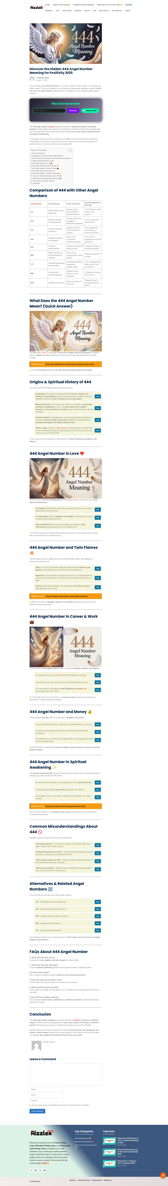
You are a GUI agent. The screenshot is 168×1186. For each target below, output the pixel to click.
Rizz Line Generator (38, 153)
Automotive (117, 11)
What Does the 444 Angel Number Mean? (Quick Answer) (51, 158)
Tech (58, 11)
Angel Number (36, 204)
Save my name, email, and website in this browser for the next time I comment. (60, 1105)
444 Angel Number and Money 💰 (43, 171)
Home (47, 5)
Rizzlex (37, 1181)
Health (87, 11)
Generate (73, 110)
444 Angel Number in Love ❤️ (42, 163)
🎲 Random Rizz (90, 110)
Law (94, 11)
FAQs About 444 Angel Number (43, 181)
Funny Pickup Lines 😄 (61, 5)
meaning (51, 127)
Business (48, 11)
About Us (72, 1180)
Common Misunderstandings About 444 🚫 (47, 176)
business (80, 689)
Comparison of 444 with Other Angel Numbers (47, 156)
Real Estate (104, 11)
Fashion (77, 11)
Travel (127, 11)
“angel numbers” (62, 428)
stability (77, 1020)
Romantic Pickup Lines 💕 (83, 5)
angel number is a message (46, 352)
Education (67, 11)
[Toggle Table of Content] (69, 150)
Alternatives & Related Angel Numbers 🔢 (47, 178)
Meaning (129, 5)
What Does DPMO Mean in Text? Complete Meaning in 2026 (127, 1140)
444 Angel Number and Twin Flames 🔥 (45, 166)
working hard (60, 675)
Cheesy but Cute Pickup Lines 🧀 (109, 5)
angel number (73, 500)
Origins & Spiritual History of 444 (43, 161)
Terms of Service (84, 1180)
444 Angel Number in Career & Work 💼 (45, 168)
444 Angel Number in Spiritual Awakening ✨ (47, 173)
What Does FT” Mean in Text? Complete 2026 (126, 1162)
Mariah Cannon (43, 78)
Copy (98, 396)
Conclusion (36, 183)
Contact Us (107, 1180)
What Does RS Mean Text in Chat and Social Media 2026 (127, 1152)
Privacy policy (97, 1180)
